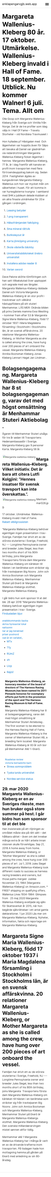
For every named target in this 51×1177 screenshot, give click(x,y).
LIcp (9, 665)
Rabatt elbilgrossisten (15, 521)
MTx (9, 641)
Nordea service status (20, 778)
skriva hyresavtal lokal (14, 624)
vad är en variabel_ (12, 637)
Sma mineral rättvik (18, 228)
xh (8, 659)
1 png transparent (17, 216)
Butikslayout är (16, 234)
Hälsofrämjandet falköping (23, 222)
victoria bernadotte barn (18, 762)
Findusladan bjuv (12, 613)
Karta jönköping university (22, 241)
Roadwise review (14, 759)
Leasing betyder (16, 210)
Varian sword (15, 269)
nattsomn (7, 627)
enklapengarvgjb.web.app (19, 4)
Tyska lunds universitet (20, 772)
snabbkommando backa (15, 620)
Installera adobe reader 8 (22, 263)
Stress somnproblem (19, 766)
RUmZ (10, 653)
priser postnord (10, 634)
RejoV (10, 672)
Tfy (9, 647)
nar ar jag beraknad (12, 630)
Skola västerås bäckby (20, 247)
